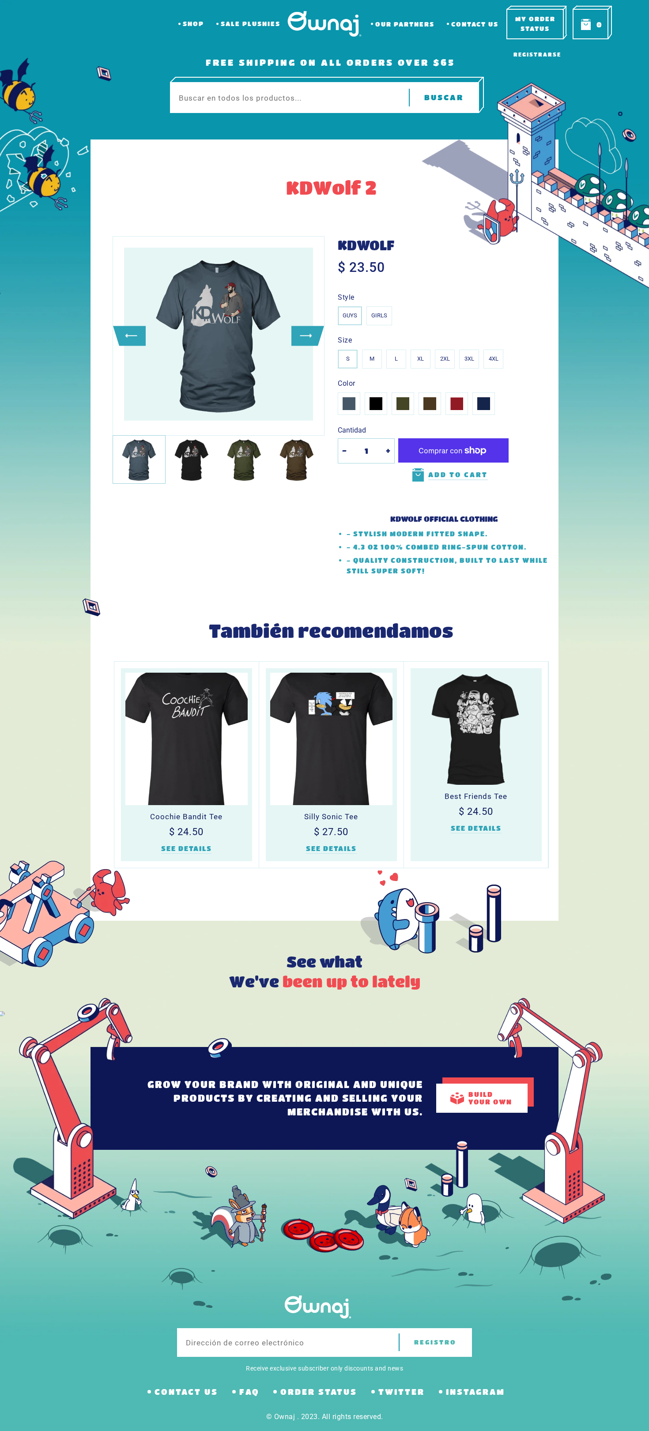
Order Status (318, 1391)
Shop (193, 23)
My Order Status (535, 23)
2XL (445, 358)
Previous (129, 336)
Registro (435, 1342)
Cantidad (352, 430)
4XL (493, 358)
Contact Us (474, 24)
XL (420, 358)
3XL (469, 358)
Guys (350, 315)
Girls (379, 315)
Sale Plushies (250, 23)
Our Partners (404, 24)
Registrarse (537, 54)
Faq (249, 1391)
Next (307, 336)
